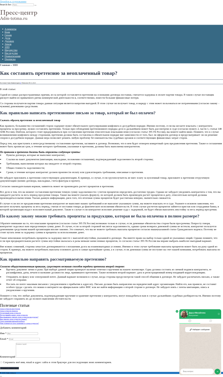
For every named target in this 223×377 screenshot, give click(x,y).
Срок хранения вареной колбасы (12, 321)
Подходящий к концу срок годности (14, 315)
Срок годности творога (9, 311)
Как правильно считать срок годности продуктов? (19, 317)
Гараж (8, 35)
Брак (7, 31)
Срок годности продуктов (10, 309)
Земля (8, 44)
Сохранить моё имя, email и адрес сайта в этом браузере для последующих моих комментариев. (57, 362)
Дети (7, 38)
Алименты (10, 28)
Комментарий (7, 356)
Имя (3, 333)
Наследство (11, 53)
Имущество (11, 50)
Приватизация (12, 56)
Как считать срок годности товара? (13, 319)
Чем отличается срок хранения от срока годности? (19, 323)
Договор (9, 41)
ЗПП (7, 47)
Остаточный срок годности (10, 313)
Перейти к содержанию (13, 1)
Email (4, 338)
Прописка (10, 59)
